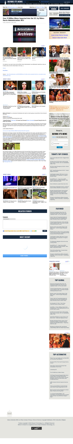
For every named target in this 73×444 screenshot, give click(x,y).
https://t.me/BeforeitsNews (55, 122)
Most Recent (56, 3)
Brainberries (5, 90)
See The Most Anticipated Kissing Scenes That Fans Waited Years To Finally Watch (9, 93)
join (8, 116)
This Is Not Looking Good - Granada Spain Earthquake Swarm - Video (58, 251)
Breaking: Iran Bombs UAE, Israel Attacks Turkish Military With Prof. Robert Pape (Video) (59, 327)
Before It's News (15, 1)
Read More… (5, 70)
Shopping (61, 3)
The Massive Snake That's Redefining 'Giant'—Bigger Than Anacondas (40, 202)
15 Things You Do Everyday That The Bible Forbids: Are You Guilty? (24, 107)
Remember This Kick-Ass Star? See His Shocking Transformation (10, 107)
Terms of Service (37, 420)
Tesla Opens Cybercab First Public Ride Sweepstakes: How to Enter (58, 366)
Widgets (64, 420)
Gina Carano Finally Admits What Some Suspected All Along (25, 188)
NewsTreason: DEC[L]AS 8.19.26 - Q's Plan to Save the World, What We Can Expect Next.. (59, 187)
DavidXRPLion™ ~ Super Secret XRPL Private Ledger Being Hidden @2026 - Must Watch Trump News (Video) (59, 180)
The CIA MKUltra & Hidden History (57, 372)
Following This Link (8, 161)
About (8, 420)
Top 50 (52, 3)
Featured (9, 3)
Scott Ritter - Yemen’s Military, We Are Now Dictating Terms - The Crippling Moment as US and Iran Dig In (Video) (59, 308)
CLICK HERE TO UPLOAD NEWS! (64, 15)
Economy (13, 3)
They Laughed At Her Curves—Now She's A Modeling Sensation (58, 72)
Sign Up (68, 2)
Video (49, 3)
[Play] (60, 24)
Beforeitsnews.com (12, 7)
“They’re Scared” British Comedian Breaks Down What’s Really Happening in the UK (58, 387)
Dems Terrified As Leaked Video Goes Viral (59, 183)
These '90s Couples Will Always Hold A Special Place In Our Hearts (59, 349)
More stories (19, 14)
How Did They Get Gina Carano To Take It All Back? (24, 202)
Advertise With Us (15, 420)
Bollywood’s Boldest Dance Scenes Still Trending (58, 102)
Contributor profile (14, 14)
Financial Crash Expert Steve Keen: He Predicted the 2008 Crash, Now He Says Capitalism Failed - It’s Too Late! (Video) (58, 213)
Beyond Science (22, 3)
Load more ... (24, 256)
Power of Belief (29, 3)
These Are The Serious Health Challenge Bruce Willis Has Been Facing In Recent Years (54, 274)
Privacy (30, 420)
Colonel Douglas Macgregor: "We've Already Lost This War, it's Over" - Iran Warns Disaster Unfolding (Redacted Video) (59, 223)
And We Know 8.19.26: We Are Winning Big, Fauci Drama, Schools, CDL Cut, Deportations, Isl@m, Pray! (59, 162)
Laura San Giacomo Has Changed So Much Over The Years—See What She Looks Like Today (58, 87)
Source (4, 68)
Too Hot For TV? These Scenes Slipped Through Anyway (10, 202)
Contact (26, 420)
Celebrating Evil (53, 369)
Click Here (13, 120)
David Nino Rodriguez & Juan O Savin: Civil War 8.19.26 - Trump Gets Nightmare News (59, 317)
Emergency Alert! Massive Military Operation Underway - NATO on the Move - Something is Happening (59, 198)
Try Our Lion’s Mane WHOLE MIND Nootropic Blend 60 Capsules (16, 130)
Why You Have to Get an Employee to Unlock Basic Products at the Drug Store (59, 390)
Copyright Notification (47, 420)
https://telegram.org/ (65, 118)
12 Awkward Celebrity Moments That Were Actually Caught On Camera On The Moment (59, 58)
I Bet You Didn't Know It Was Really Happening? (39, 188)
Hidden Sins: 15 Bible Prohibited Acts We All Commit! (24, 93)
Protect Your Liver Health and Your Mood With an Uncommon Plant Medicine (59, 359)
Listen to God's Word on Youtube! (59, 35)
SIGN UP (54, 137)
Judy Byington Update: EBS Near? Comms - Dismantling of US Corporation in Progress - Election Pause (59, 175)
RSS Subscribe (57, 420)
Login (65, 2)
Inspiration (43, 3)
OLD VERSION (65, 8)
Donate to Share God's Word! (60, 37)
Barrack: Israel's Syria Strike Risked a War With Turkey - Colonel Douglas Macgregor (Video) (58, 227)
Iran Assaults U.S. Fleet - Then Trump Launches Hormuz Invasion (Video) (57, 304)
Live (46, 3)
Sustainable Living (36, 3)
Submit (59, 147)
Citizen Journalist (30, 120)
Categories (66, 3)
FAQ (22, 420)
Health (17, 3)
